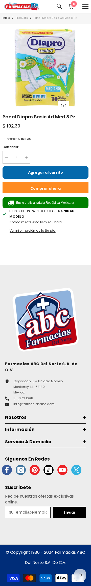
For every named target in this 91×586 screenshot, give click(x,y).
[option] (45, 67)
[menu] (85, 6)
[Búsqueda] (59, 6)
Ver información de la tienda (33, 230)
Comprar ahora (45, 188)
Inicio (6, 18)
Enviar (69, 512)
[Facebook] (7, 470)
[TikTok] (48, 470)
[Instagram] (21, 470)
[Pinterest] (35, 470)
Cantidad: (11, 147)
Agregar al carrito (45, 172)
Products (22, 18)
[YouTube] (62, 470)
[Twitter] (76, 470)
